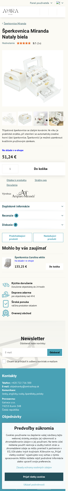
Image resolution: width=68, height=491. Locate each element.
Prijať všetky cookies (34, 476)
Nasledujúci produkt (50, 237)
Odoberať (55, 352)
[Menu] (61, 11)
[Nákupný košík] (52, 11)
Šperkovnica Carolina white (30, 257)
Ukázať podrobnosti (34, 484)
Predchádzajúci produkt (17, 237)
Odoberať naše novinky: (33, 343)
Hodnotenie (8, 43)
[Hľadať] (44, 11)
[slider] (24, 43)
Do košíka (40, 169)
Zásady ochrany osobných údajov (34, 467)
